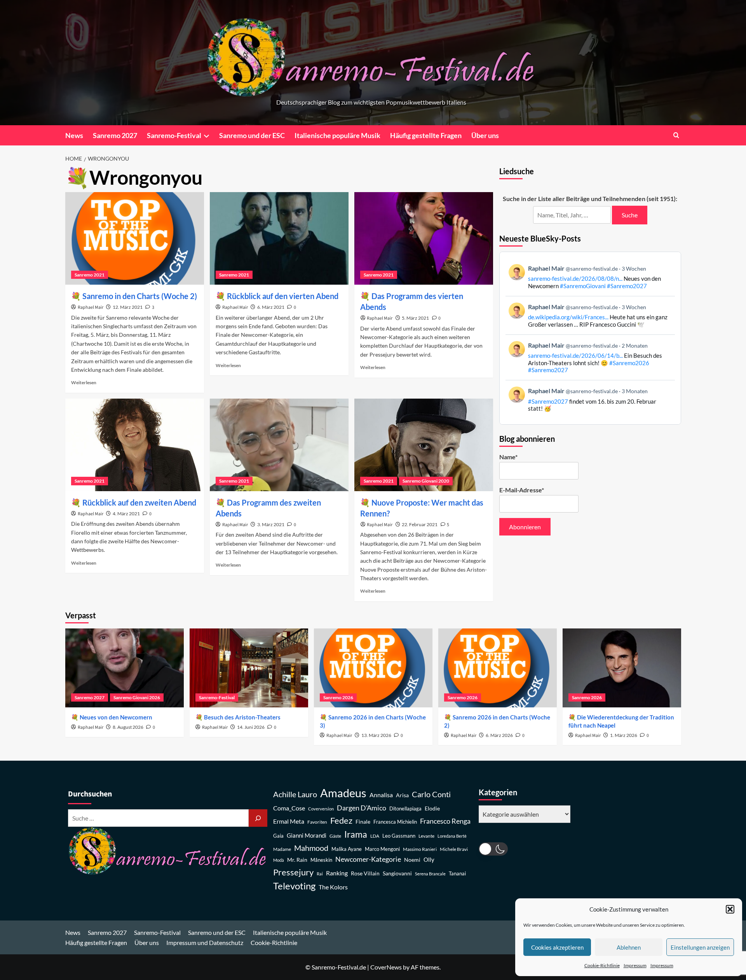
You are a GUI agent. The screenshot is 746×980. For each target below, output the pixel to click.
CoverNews (386, 967)
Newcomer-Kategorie (368, 859)
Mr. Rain (297, 859)
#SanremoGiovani (583, 285)
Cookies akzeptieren (557, 947)
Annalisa (381, 794)
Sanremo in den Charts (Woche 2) (139, 296)
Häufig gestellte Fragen (426, 135)
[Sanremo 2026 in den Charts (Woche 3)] (373, 667)
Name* (508, 456)
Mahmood (311, 847)
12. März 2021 (128, 307)
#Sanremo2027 (627, 285)
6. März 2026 (499, 735)
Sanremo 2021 (90, 275)
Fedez (341, 821)
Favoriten (317, 822)
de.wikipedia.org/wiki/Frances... (568, 316)
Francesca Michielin (395, 822)
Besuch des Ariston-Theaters (242, 717)
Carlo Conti (431, 794)
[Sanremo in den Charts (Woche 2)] (134, 238)
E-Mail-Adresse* (521, 490)
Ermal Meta (288, 821)
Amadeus (343, 793)
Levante (426, 836)
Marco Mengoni (382, 849)
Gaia (278, 836)
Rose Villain (365, 873)
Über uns (485, 135)
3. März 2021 (270, 524)
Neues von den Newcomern (116, 717)
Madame (282, 849)
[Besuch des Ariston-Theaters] (249, 667)
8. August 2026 (128, 727)
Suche (630, 215)
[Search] (676, 135)
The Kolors (333, 887)
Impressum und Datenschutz (204, 942)
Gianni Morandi (306, 835)
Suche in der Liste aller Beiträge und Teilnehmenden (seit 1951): (590, 198)
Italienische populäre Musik (337, 135)
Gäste (335, 836)
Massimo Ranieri (420, 849)
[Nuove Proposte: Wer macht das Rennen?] (423, 445)
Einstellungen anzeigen (700, 947)
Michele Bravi (454, 849)
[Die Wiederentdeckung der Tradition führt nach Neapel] (622, 667)
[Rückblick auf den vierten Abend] (279, 238)
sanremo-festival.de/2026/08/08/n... (575, 278)
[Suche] (258, 818)
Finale (363, 821)
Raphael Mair (90, 307)
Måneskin (321, 860)
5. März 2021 (415, 318)
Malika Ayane (346, 849)
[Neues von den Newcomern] (124, 667)
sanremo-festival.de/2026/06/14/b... (575, 355)
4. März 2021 (126, 513)
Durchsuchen (90, 794)
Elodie (432, 808)
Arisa (402, 795)
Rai (320, 873)
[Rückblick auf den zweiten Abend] (134, 445)
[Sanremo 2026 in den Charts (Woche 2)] (497, 667)
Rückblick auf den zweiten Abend (139, 502)
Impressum (635, 965)
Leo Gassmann (398, 836)
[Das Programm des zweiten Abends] (279, 445)
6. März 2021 (270, 307)
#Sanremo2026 (629, 362)
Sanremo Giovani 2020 (426, 481)
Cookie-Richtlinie (602, 965)
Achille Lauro (295, 794)
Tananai (457, 874)
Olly (429, 859)
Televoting (294, 885)
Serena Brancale (430, 873)
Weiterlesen (83, 382)
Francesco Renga (445, 821)
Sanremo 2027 (115, 135)
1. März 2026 (623, 735)
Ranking (337, 873)
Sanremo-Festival (174, 135)
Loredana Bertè (452, 835)
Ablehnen (629, 947)
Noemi (412, 859)
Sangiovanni (397, 873)
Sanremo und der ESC (252, 135)
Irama (355, 834)
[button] (730, 909)
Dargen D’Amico (361, 807)
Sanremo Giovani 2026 (136, 697)
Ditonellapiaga (405, 809)
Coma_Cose (289, 808)
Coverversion (321, 808)
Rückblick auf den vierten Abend (282, 296)
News (74, 135)
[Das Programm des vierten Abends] (423, 238)
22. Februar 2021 (419, 524)
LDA (374, 836)
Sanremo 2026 (338, 697)
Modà (278, 860)
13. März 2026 (376, 735)
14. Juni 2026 (251, 727)
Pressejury (293, 872)
